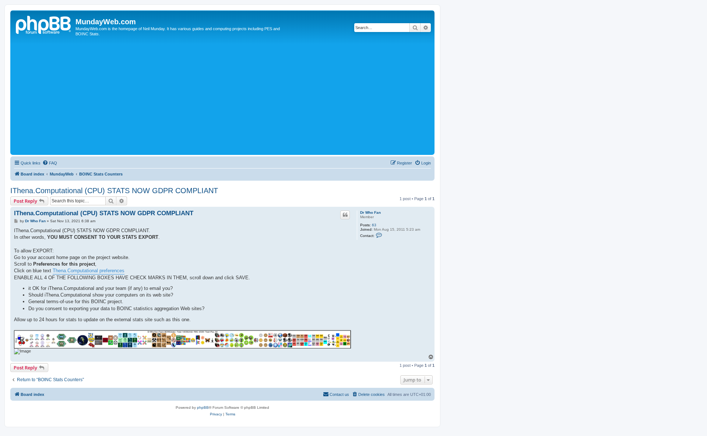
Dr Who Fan (370, 212)
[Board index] (43, 24)
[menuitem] (49, 163)
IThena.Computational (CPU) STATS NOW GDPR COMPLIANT (114, 191)
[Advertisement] (233, 97)
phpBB (203, 407)
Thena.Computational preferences (88, 270)
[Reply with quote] (345, 214)
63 (374, 225)
